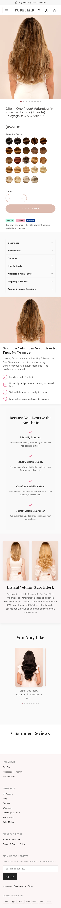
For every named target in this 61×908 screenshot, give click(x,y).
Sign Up (10, 876)
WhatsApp (7, 808)
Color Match (8, 822)
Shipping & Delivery (11, 813)
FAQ (5, 798)
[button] (22, 703)
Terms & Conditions (11, 839)
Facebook (18, 886)
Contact (6, 803)
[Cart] (54, 10)
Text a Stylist (8, 817)
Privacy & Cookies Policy (14, 844)
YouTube (29, 886)
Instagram (7, 886)
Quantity (10, 191)
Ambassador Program (13, 772)
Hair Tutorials (9, 776)
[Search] (39, 10)
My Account (8, 794)
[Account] (46, 10)
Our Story (7, 767)
